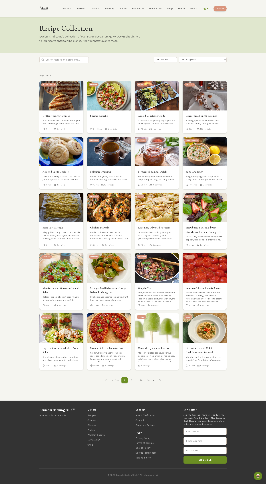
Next (149, 380)
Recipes (66, 8)
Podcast (136, 8)
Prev (117, 380)
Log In (205, 8)
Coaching (109, 8)
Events (123, 8)
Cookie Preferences (146, 452)
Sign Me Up (205, 459)
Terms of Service (144, 442)
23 (141, 380)
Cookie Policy (142, 447)
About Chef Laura (145, 415)
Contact (220, 8)
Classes (94, 8)
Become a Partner (145, 425)
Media (181, 8)
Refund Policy (143, 457)
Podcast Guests (96, 434)
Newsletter (155, 8)
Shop (170, 8)
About (193, 8)
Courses (80, 8)
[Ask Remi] (258, 476)
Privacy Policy (143, 438)
